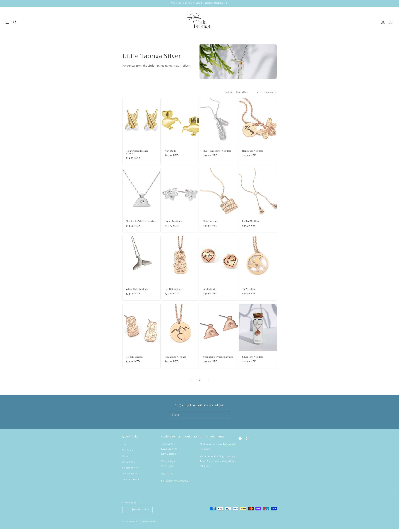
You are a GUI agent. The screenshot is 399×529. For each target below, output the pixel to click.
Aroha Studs (209, 289)
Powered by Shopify (149, 521)
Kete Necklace (210, 221)
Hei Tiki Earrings (134, 357)
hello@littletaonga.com (175, 480)
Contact (126, 456)
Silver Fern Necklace (252, 357)
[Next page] (208, 380)
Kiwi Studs (170, 151)
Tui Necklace (248, 289)
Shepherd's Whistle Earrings (218, 357)
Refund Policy (129, 462)
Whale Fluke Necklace (137, 289)
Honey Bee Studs (173, 221)
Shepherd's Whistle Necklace (141, 221)
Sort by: (229, 92)
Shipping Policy (130, 467)
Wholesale (127, 450)
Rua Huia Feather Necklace (217, 151)
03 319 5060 (167, 473)
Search (125, 444)
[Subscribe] (226, 415)
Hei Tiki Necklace (174, 289)
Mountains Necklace (175, 357)
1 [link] (190, 380)
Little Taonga (135, 521)
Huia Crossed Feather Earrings (137, 152)
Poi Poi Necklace (251, 221)
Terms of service (130, 479)
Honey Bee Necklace (252, 151)
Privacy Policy (129, 473)
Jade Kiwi (228, 444)
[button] (7, 22)
